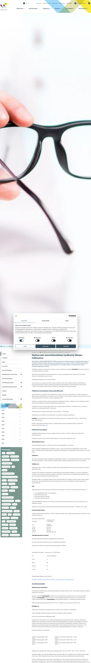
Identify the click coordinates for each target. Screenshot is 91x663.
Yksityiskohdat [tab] (45, 320)
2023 (3, 421)
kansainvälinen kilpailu (8, 473)
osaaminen (5, 507)
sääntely (17, 511)
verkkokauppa (6, 531)
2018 (3, 439)
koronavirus (14, 487)
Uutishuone (69, 8)
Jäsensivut (38, 3)
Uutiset (42, 352)
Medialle (4, 395)
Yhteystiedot (62, 3)
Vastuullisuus (33, 8)
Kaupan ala (46, 8)
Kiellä (25, 346)
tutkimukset (14, 518)
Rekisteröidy (69, 3)
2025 (3, 413)
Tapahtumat (54, 3)
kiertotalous (5, 487)
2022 (3, 424)
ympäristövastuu (15, 535)
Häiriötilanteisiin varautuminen (9, 374)
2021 (3, 428)
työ (3, 521)
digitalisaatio (15, 460)
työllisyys (12, 524)
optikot (52, 352)
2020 (3, 432)
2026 (3, 410)
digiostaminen (14, 456)
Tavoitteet (19, 8)
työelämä (5, 524)
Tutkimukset (6, 518)
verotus (14, 531)
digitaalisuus (6, 460)
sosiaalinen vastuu (7, 511)
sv (26, 3)
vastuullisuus (13, 528)
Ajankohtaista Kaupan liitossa (9, 386)
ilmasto (4, 470)
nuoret (14, 504)
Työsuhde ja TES (46, 3)
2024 (3, 417)
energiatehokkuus (7, 463)
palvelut (13, 507)
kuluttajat (5, 494)
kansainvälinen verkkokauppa (10, 477)
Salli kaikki (66, 346)
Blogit (3, 362)
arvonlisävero (10, 453)
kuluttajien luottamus (8, 497)
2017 (3, 443)
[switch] (37, 340)
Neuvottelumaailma (7, 370)
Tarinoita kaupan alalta (7, 382)
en (28, 3)
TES (10, 514)
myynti (17, 501)
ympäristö (5, 535)
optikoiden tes (48, 352)
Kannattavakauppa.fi (7, 378)
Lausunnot (4, 366)
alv (3, 453)
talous (4, 514)
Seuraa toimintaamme (7, 399)
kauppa (4, 483)
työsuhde (5, 528)
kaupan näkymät (12, 480)
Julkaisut (4, 390)
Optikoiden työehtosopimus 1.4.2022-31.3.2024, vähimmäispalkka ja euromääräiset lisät (53, 579)
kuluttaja (12, 490)
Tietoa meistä (82, 8)
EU (13, 466)
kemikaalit (11, 483)
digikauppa (5, 456)
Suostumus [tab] (24, 320)
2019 (3, 435)
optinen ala (56, 352)
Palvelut (57, 8)
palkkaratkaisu (61, 352)
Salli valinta (45, 346)
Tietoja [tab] (67, 320)
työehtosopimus (67, 352)
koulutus (5, 490)
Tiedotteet (4, 357)
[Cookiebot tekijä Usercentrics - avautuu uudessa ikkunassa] (69, 316)
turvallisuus (16, 514)
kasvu (4, 480)
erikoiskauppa (6, 466)
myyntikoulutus (6, 504)
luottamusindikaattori (8, 501)
